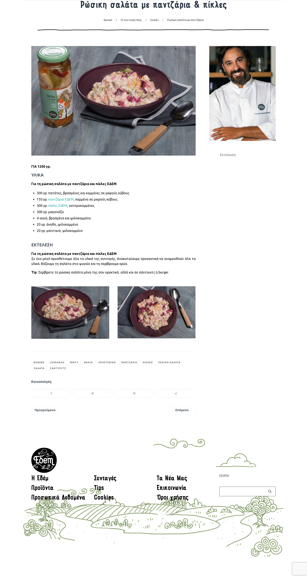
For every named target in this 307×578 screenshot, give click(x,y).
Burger (39, 362)
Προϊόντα (42, 488)
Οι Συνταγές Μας (131, 19)
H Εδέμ (39, 479)
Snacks (154, 19)
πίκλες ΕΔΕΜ (57, 205)
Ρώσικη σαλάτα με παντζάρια (185, 19)
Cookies (104, 498)
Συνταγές (105, 479)
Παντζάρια (129, 362)
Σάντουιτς (58, 368)
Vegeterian (107, 362)
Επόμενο (182, 410)
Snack (88, 362)
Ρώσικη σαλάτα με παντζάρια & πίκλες (153, 5)
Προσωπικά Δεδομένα (58, 498)
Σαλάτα (39, 368)
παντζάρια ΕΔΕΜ (61, 199)
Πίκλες (148, 362)
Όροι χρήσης (173, 498)
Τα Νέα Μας (172, 479)
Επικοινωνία (171, 488)
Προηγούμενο (45, 410)
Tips (99, 488)
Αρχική (108, 19)
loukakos (57, 362)
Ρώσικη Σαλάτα (169, 362)
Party (74, 362)
